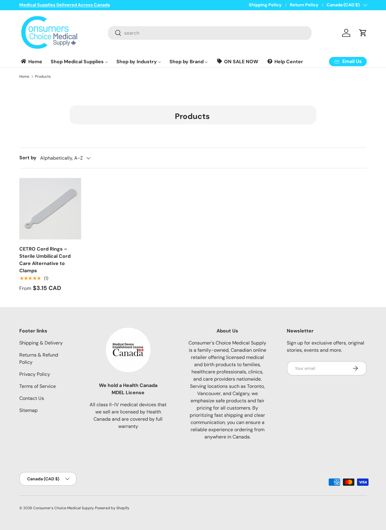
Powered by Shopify (112, 508)
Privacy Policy (34, 374)
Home (24, 76)
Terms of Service (37, 386)
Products (43, 76)
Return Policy (304, 5)
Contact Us (31, 398)
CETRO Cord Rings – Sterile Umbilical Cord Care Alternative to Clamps (45, 260)
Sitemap (28, 410)
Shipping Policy (265, 5)
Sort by (27, 157)
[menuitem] (31, 61)
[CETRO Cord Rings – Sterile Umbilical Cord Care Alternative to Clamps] (50, 209)
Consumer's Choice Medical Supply (63, 508)
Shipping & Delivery (41, 343)
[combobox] (210, 33)
